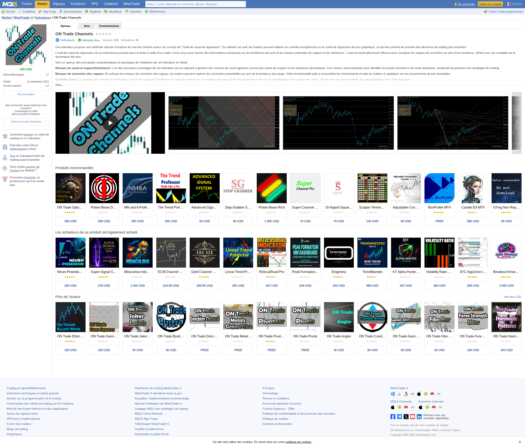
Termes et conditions (275, 398)
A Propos (268, 388)
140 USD (372, 221)
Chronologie (270, 393)
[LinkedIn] (419, 416)
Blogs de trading (17, 429)
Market (42, 4)
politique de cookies (298, 442)
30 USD (406, 221)
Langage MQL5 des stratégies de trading (161, 408)
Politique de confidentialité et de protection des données (298, 413)
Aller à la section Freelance (26, 121)
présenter (29, 177)
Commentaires (109, 26)
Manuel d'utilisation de (158, 403)
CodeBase (29, 11)
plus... (59, 84)
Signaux (59, 4)
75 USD (338, 221)
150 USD (70, 350)
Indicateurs (67, 40)
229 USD (70, 285)
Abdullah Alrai (91, 40)
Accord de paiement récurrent (281, 403)
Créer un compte (490, 4)
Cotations (111, 4)
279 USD (104, 285)
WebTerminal (157, 11)
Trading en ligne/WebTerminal (26, 388)
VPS (94, 4)
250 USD (171, 221)
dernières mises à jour (158, 393)
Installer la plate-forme (149, 429)
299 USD (473, 285)
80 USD (506, 221)
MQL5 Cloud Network (149, 413)
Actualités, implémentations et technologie (162, 398)
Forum (27, 4)
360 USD (439, 285)
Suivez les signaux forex (22, 413)
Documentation (73, 11)
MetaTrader (131, 4)
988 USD (372, 285)
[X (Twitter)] (406, 416)
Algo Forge (49, 11)
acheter (28, 134)
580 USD (473, 221)
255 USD (238, 285)
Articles (10, 11)
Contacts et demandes (277, 423)
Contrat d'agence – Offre (278, 408)
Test (12, 155)
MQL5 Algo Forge (146, 418)
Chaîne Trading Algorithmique (505, 11)
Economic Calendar (431, 401)
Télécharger (152, 423)
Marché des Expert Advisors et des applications (37, 408)
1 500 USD (137, 285)
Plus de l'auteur (26, 94)
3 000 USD (506, 285)
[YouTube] (412, 416)
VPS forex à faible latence (23, 418)
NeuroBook (115, 11)
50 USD (204, 221)
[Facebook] (392, 416)
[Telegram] (399, 416)
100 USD (506, 350)
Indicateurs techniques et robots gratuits (33, 393)
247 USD (272, 285)
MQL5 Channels (401, 401)
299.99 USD (204, 285)
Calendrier (136, 11)
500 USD (137, 221)
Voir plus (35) (512, 296)
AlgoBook (95, 11)
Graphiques (14, 434)
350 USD (70, 221)
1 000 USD (271, 221)
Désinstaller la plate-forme (152, 434)
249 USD (305, 285)
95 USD (238, 221)
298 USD (104, 221)
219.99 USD (171, 285)
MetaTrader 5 (399, 388)
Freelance (78, 4)
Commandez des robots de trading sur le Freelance (40, 403)
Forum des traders (19, 423)
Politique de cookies (275, 418)
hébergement (18, 148)
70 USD (305, 221)
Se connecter (466, 4)
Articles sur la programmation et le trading (34, 398)
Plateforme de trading (158, 388)
